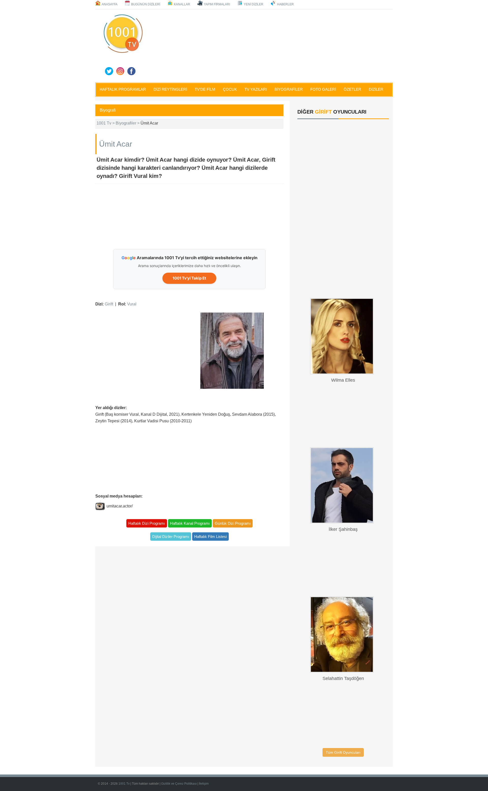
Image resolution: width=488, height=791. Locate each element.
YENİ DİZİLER (253, 4)
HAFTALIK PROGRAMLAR (123, 89)
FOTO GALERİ (323, 89)
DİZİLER (376, 89)
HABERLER (285, 4)
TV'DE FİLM (205, 89)
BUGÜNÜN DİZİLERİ (145, 4)
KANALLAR (182, 4)
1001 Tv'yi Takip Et (189, 278)
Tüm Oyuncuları (343, 752)
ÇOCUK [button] (230, 89)
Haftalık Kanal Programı (190, 523)
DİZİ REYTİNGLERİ (170, 89)
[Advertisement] (269, 45)
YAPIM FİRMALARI (217, 4)
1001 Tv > (106, 123)
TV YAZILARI (256, 89)
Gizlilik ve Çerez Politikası (179, 783)
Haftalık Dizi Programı (146, 523)
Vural (131, 304)
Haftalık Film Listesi (210, 536)
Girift (109, 304)
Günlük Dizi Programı (233, 523)
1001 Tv (124, 783)
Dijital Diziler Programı (170, 536)
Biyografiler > (128, 123)
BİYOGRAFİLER (288, 89)
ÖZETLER (352, 89)
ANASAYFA (109, 4)
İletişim (204, 783)
